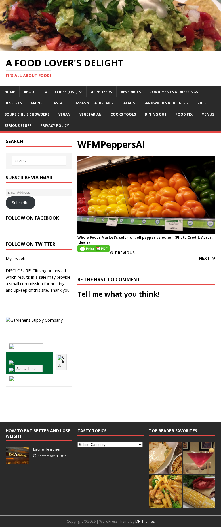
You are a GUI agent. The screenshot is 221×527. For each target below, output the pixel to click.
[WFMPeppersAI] (146, 230)
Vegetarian (90, 114)
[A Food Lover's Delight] (110, 47)
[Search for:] (39, 161)
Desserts (13, 103)
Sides (201, 103)
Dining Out (156, 114)
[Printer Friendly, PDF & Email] (93, 248)
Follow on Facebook (32, 218)
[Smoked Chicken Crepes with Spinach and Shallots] (165, 458)
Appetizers (101, 91)
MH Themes (145, 521)
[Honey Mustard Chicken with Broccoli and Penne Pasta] (165, 491)
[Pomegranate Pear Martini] (199, 458)
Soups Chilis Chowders (27, 114)
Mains (36, 103)
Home (9, 91)
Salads (128, 103)
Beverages (131, 91)
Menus (207, 114)
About (30, 91)
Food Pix (184, 114)
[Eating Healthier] (17, 461)
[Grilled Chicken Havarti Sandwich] (199, 491)
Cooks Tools (123, 114)
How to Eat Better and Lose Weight (38, 433)
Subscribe (21, 202)
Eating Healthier (47, 449)
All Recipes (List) (61, 91)
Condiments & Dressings (174, 91)
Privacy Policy (54, 125)
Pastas (57, 103)
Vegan (64, 114)
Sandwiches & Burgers (166, 103)
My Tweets (16, 258)
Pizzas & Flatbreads (93, 103)
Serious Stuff (18, 125)
